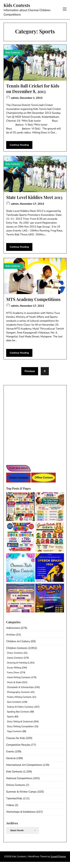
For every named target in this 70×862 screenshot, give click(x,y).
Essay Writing (14, 667)
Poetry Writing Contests (19, 697)
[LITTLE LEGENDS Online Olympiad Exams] (20, 538)
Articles (10, 634)
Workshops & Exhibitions (21, 812)
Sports (10, 716)
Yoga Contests (14, 731)
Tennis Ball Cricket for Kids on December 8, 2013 (32, 88)
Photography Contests (18, 692)
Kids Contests (17, 5)
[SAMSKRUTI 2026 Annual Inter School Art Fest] (49, 507)
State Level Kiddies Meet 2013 (34, 197)
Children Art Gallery (18, 641)
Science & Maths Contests (20, 706)
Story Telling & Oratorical (20, 721)
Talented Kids (14, 798)
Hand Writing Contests (18, 677)
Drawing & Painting (17, 662)
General (11, 758)
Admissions (13, 628)
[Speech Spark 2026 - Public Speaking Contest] (49, 568)
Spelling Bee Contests (18, 711)
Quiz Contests (14, 701)
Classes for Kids (15, 738)
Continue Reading (19, 144)
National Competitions (19, 778)
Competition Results (18, 745)
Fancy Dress (13, 672)
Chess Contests (15, 652)
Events (10, 751)
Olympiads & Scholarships (20, 687)
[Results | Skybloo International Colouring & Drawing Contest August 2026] (20, 599)
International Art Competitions (24, 765)
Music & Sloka (14, 682)
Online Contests (15, 785)
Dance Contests (15, 657)
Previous (30, 371)
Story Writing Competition (20, 726)
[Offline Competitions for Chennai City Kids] (20, 568)
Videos (10, 805)
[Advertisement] (35, 424)
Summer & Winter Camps (21, 792)
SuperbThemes (58, 856)
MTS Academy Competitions (33, 299)
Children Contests (17, 648)
